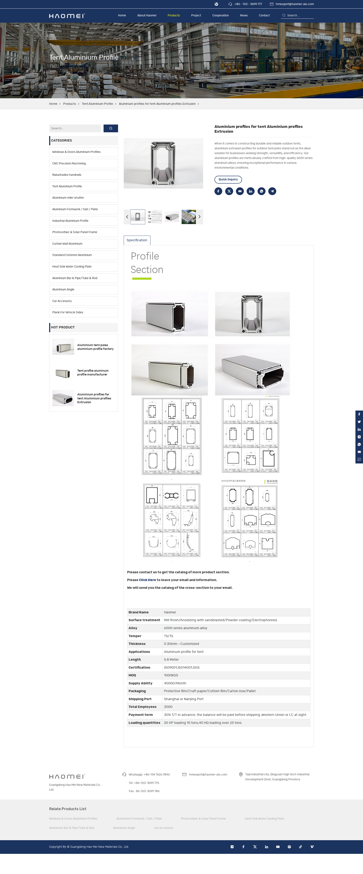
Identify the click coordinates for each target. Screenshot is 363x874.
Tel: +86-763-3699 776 (144, 783)
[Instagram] (232, 847)
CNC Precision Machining (69, 163)
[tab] (137, 240)
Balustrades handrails (66, 174)
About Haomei (146, 15)
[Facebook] (243, 847)
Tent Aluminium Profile (97, 103)
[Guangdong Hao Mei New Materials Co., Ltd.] (67, 15)
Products (174, 15)
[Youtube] (278, 847)
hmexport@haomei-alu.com (295, 4)
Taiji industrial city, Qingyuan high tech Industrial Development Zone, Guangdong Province (277, 777)
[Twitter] (255, 847)
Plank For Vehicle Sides (67, 312)
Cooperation (220, 15)
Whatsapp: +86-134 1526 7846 (149, 774)
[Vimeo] (312, 847)
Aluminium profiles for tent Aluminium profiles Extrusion (157, 103)
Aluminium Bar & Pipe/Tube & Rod (74, 278)
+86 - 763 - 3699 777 (248, 4)
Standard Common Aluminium (72, 255)
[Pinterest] (289, 847)
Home (122, 15)
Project (196, 15)
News (244, 15)
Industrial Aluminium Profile (70, 220)
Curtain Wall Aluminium (67, 243)
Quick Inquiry (228, 179)
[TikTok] (300, 847)
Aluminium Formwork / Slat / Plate (75, 209)
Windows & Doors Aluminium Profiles (76, 152)
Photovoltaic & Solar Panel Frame (74, 232)
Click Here (147, 580)
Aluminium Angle (63, 289)
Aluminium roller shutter (68, 197)
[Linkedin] (266, 847)
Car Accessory (62, 300)
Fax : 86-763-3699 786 (144, 791)
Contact (264, 15)
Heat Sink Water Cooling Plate (72, 266)
